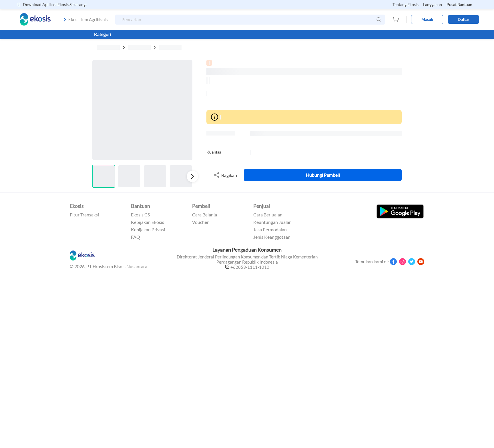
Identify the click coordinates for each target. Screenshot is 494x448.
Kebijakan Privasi (148, 229)
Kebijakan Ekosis (147, 222)
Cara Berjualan (267, 214)
